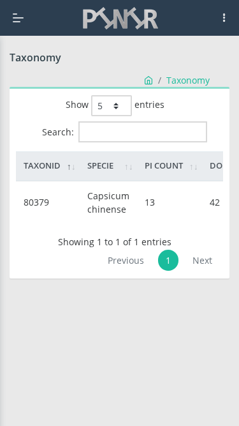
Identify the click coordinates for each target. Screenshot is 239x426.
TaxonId (42, 165)
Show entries (115, 104)
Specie (100, 165)
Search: (58, 132)
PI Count (164, 165)
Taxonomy (188, 80)
